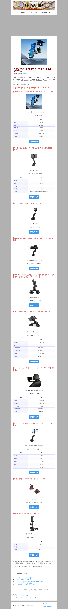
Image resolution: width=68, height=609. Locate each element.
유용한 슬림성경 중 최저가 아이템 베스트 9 (23, 595)
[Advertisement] (34, 24)
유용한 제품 (44, 13)
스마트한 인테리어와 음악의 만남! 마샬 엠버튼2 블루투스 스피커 (29, 581)
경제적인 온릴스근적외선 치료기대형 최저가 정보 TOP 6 (27, 578)
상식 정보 (30, 13)
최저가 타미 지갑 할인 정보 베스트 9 (23, 579)
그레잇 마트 (37, 13)
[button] (50, 13)
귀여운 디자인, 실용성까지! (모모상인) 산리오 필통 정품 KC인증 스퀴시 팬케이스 (30, 597)
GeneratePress (30, 605)
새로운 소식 (23, 13)
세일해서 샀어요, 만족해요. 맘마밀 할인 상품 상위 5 (26, 583)
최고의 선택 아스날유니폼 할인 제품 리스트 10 (25, 585)
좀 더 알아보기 (34, 141)
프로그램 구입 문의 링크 (49, 607)
